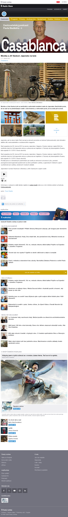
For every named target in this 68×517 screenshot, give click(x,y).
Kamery (65, 9)
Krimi (15, 214)
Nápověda (38, 460)
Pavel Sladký (9, 191)
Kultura (57, 19)
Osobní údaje (11, 512)
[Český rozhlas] (6, 2)
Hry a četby (5, 214)
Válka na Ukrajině (6, 457)
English (28, 512)
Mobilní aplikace (6, 481)
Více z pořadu (6, 278)
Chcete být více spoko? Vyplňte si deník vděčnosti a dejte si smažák (32, 252)
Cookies (3, 512)
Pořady (22, 19)
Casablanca (4, 60)
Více (64, 19)
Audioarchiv (57, 9)
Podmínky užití (21, 512)
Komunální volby (6, 460)
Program (49, 9)
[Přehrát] (4, 174)
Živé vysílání (43, 214)
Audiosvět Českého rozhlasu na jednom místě (13, 221)
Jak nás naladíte (40, 457)
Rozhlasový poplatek (41, 470)
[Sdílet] (5, 181)
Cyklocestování (6, 187)
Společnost (41, 19)
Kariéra (37, 465)
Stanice (3, 462)
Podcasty (4, 478)
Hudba (50, 19)
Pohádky (24, 214)
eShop (3, 465)
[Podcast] (2, 181)
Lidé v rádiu (38, 462)
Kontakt (37, 467)
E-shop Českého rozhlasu (11, 352)
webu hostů (33, 185)
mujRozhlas (4, 209)
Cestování (4, 19)
